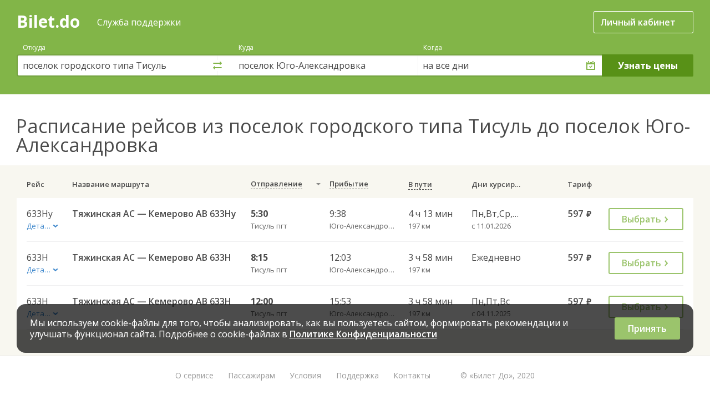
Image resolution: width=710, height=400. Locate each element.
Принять (647, 328)
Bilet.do (48, 21)
